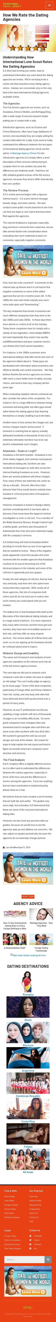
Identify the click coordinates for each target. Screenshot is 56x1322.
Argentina (28, 1070)
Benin (28, 1019)
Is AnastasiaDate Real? (15, 948)
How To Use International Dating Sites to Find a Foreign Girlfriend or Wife (14, 926)
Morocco (28, 1045)
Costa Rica (28, 1121)
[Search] (48, 1259)
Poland (28, 1146)
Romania (28, 994)
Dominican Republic (28, 1096)
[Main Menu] (49, 5)
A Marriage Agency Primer (23, 153)
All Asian (28, 1172)
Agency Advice (28, 903)
